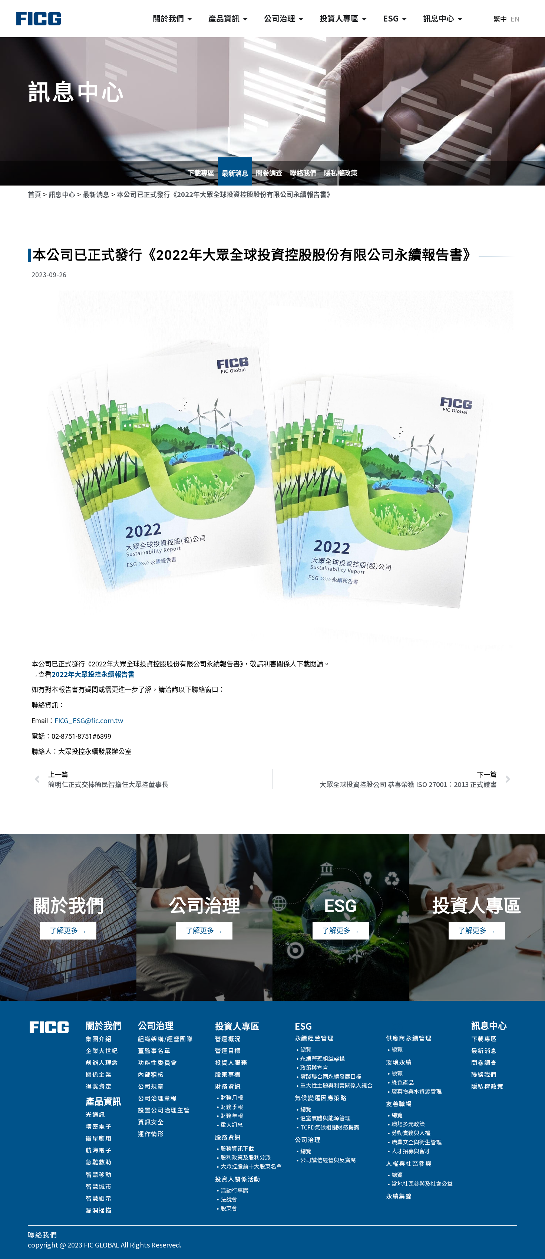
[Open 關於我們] (190, 18)
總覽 (305, 1049)
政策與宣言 (314, 1067)
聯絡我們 (303, 173)
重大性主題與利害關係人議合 (336, 1085)
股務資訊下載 (237, 1148)
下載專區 (201, 173)
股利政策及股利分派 (246, 1157)
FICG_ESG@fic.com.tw (88, 720)
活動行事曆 (234, 1190)
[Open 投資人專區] (364, 18)
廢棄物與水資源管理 (417, 1091)
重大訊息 (232, 1124)
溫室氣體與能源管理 (325, 1118)
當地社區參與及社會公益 (422, 1183)
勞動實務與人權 (411, 1133)
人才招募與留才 (411, 1151)
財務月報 (232, 1097)
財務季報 (232, 1107)
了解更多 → (68, 931)
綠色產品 (403, 1082)
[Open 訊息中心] (460, 18)
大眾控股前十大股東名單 (251, 1166)
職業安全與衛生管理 (417, 1142)
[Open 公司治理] (301, 18)
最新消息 (235, 173)
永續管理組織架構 (322, 1058)
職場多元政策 (408, 1124)
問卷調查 (269, 173)
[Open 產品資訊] (245, 18)
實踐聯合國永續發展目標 (330, 1076)
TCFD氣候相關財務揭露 (329, 1127)
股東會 (229, 1208)
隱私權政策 (340, 173)
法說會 (229, 1199)
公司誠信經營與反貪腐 (328, 1160)
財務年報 (232, 1115)
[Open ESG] (404, 18)
